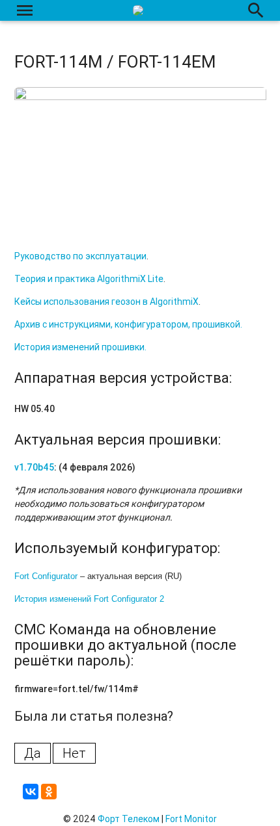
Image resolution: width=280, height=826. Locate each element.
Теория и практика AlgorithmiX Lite (88, 279)
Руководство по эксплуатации (80, 256)
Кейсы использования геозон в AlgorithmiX (106, 301)
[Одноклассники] (49, 791)
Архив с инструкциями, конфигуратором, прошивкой (127, 324)
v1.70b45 (34, 467)
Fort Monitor (191, 819)
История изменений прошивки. (80, 347)
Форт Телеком (129, 819)
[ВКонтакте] (30, 791)
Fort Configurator (45, 576)
